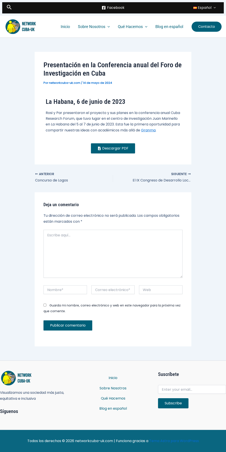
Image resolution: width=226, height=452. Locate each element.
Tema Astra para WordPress (174, 440)
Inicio (65, 26)
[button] (9, 8)
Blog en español (169, 26)
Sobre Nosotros (91, 26)
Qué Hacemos (130, 26)
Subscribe (173, 403)
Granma (148, 130)
